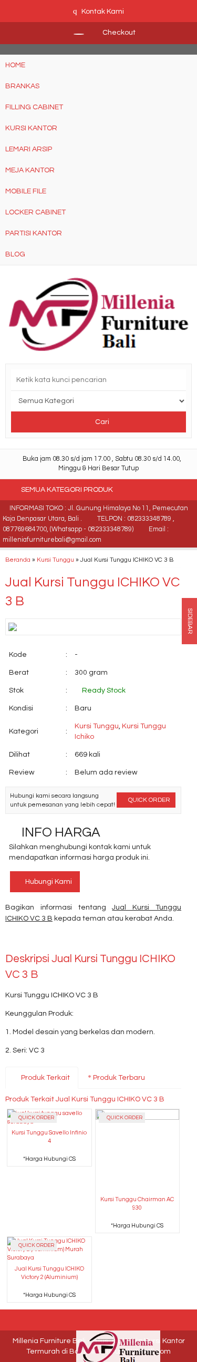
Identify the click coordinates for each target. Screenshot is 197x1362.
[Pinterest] (127, 940)
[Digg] (70, 940)
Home (15, 65)
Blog (15, 254)
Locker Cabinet (35, 212)
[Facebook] (14, 940)
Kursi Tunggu (55, 559)
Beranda (17, 559)
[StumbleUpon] (146, 940)
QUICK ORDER (148, 800)
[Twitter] (33, 940)
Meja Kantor (30, 170)
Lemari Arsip (28, 149)
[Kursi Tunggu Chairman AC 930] (138, 1150)
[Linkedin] (108, 940)
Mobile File (25, 191)
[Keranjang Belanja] (73, 32)
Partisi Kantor (33, 233)
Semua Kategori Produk (68, 489)
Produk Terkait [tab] (44, 1077)
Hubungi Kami (48, 881)
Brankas (22, 86)
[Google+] (51, 940)
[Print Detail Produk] (165, 940)
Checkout (118, 32)
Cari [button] (101, 422)
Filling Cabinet (34, 107)
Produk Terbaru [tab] (118, 1077)
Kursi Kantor (31, 128)
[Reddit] (89, 940)
